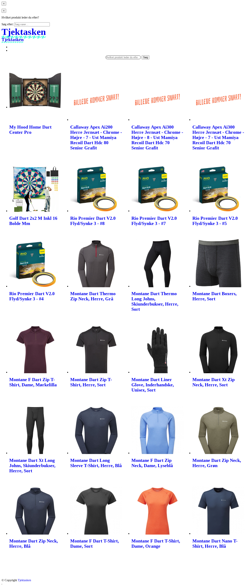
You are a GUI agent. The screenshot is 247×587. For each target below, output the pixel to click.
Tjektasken (24, 580)
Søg (145, 57)
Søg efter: (7, 24)
